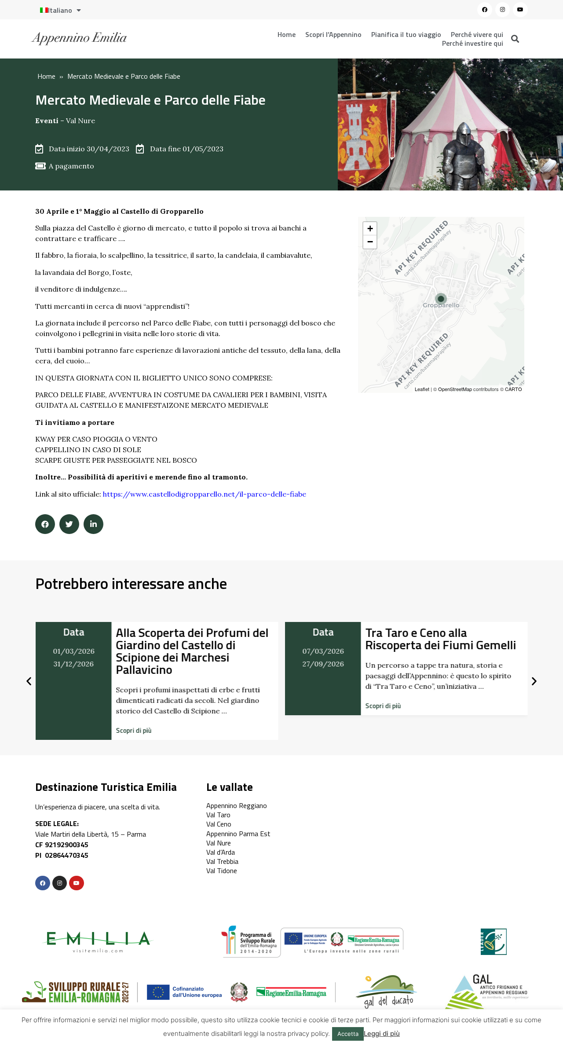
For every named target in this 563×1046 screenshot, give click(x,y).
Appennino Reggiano (236, 805)
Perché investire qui (472, 43)
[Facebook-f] (42, 883)
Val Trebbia (222, 861)
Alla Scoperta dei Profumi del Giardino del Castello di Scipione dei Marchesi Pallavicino (192, 651)
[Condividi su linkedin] (93, 524)
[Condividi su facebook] (45, 524)
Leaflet (422, 388)
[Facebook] (484, 9)
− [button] (370, 241)
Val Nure (80, 120)
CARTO (513, 388)
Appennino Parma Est (238, 833)
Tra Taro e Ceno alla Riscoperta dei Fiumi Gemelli (441, 638)
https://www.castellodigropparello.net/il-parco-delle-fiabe (204, 494)
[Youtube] (520, 9)
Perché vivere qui (477, 34)
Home (287, 34)
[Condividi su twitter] (69, 524)
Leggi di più (382, 1033)
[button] (133, 730)
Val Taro (218, 814)
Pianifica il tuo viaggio (406, 34)
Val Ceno (218, 824)
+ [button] (370, 228)
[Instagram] (502, 9)
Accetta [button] (347, 1033)
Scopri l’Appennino (333, 34)
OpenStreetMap (455, 388)
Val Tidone (221, 870)
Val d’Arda (220, 852)
